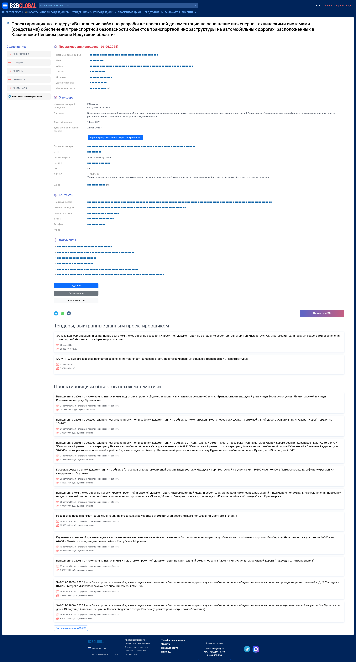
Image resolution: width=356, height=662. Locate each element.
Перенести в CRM (322, 313)
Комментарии (20, 88)
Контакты (18, 71)
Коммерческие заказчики (136, 640)
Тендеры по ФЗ (82, 12)
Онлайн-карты (170, 12)
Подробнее (76, 285)
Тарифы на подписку (173, 640)
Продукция (151, 12)
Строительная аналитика (136, 647)
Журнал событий (76, 300)
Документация (76, 293)
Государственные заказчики (137, 643)
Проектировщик (21, 54)
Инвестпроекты (12, 12)
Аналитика (189, 12)
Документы (19, 79)
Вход (318, 5)
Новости (33, 12)
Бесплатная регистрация (338, 5)
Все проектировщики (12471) (71, 628)
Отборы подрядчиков (54, 12)
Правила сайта (169, 647)
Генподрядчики (103, 12)
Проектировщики (129, 12)
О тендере (18, 62)
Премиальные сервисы (135, 651)
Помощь (166, 651)
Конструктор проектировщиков (27, 96)
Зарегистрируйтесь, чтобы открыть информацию (115, 137)
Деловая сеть (131, 654)
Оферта (165, 644)
